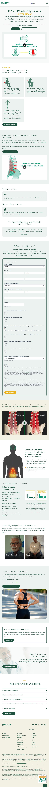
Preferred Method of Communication (11, 283)
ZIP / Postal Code (7, 306)
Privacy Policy (27, 372)
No (6, 314)
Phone (26, 277)
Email (5, 277)
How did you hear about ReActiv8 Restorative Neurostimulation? (16, 356)
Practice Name (7, 295)
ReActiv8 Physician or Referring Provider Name (13, 289)
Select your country (8, 264)
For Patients (4, 733)
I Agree (7, 366)
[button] (37, 3)
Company (33, 733)
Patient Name (7, 270)
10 (40, 330)
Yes (7, 312)
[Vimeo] (39, 724)
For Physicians (19, 733)
